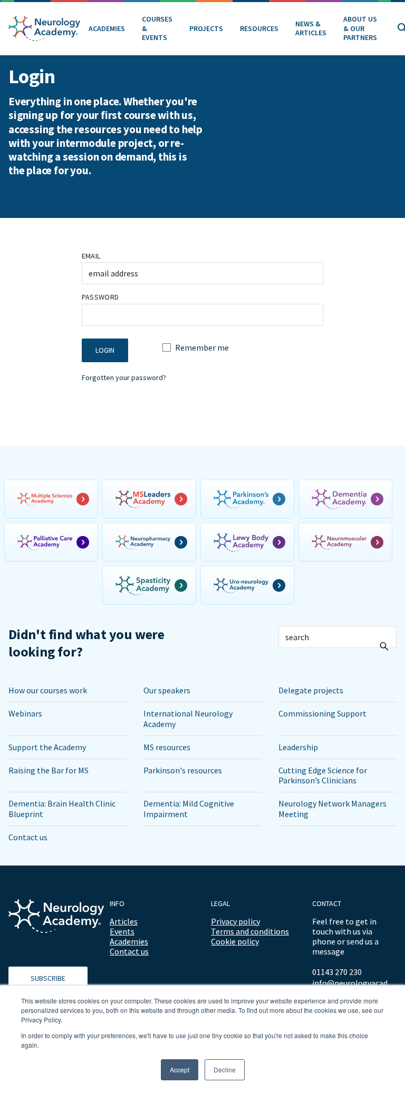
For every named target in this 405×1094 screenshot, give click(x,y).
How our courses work (47, 690)
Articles (124, 921)
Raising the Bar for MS (48, 770)
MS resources (166, 747)
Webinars (25, 713)
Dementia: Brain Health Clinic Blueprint (61, 808)
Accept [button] (179, 1069)
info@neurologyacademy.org (354, 983)
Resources (259, 28)
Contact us (27, 837)
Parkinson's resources (182, 770)
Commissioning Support (322, 713)
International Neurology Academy (188, 718)
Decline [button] (225, 1069)
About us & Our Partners (360, 28)
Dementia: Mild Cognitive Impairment (188, 808)
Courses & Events (157, 28)
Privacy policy (235, 921)
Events (122, 931)
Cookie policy (235, 941)
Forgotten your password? (124, 377)
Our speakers (166, 690)
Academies (107, 28)
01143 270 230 (337, 972)
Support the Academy (47, 747)
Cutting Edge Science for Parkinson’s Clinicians (322, 775)
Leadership (298, 747)
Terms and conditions (250, 931)
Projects (206, 28)
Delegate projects (310, 690)
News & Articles (310, 28)
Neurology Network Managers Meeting (332, 808)
